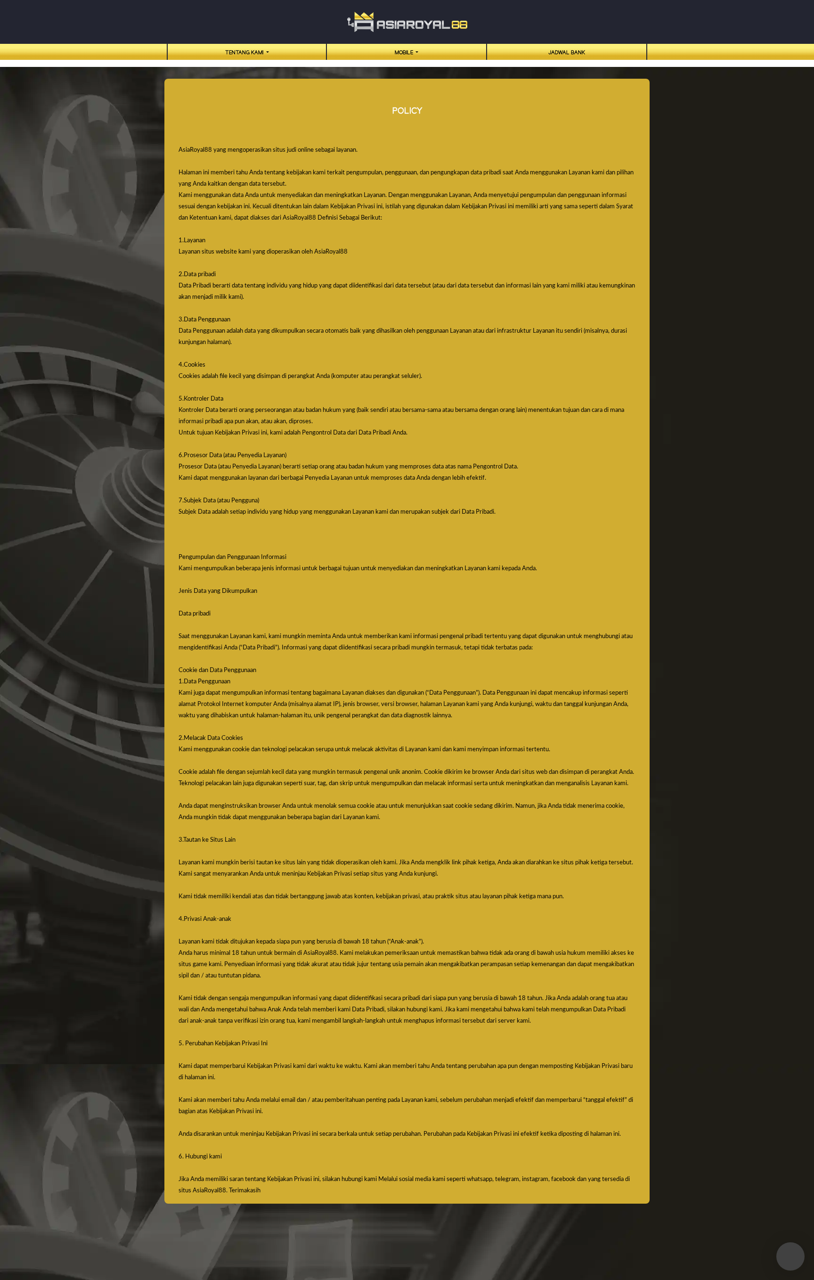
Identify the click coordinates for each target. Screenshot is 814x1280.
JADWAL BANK (566, 52)
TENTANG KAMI (245, 52)
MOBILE (405, 52)
